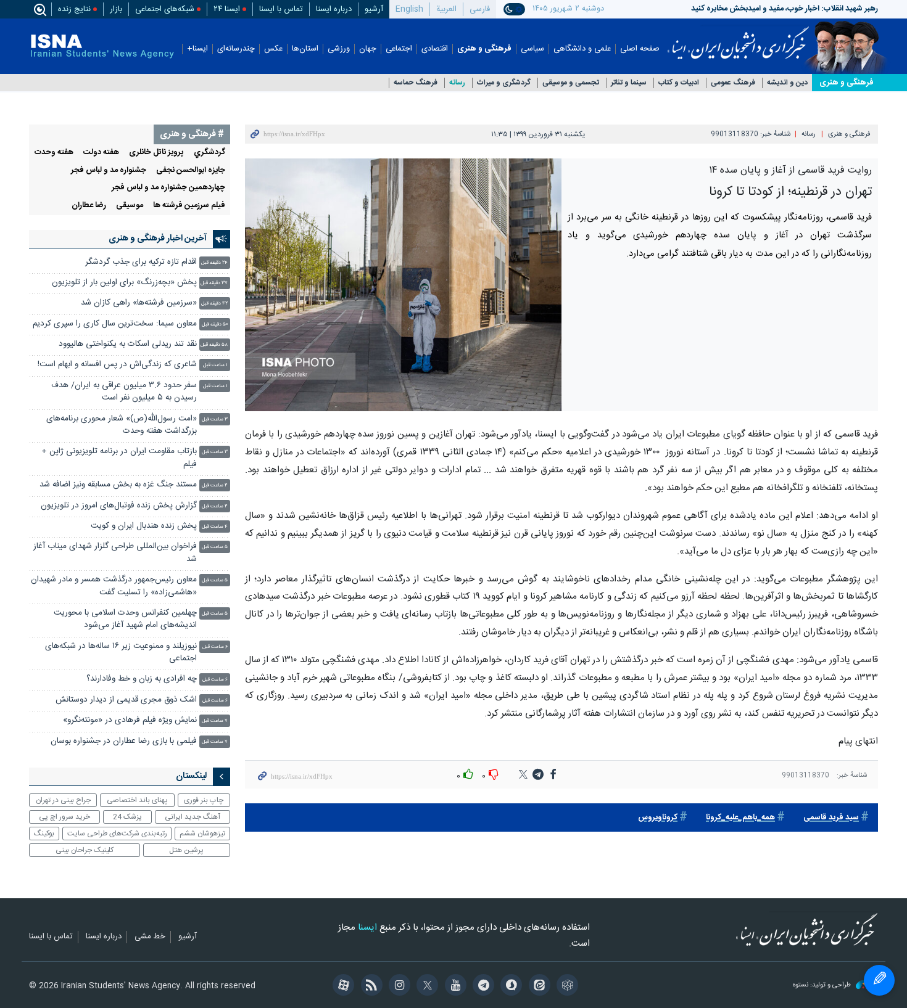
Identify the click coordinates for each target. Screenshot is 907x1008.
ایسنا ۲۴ (226, 9)
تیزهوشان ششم (202, 833)
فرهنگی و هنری (484, 49)
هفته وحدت (54, 152)
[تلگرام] (481, 986)
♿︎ (879, 980)
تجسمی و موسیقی (570, 83)
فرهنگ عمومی (733, 83)
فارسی (480, 9)
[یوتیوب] (453, 986)
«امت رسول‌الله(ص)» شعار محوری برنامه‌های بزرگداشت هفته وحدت (121, 425)
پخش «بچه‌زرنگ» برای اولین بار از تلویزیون (124, 282)
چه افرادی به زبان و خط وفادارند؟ (141, 679)
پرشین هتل (186, 850)
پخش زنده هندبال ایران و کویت (144, 526)
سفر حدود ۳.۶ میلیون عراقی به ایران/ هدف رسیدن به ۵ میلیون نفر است (124, 391)
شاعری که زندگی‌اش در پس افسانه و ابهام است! (117, 364)
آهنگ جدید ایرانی (192, 817)
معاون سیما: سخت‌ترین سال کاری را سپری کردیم (115, 324)
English (409, 9)
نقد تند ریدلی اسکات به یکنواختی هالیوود (128, 344)
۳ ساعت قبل (215, 420)
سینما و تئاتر (629, 83)
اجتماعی (399, 49)
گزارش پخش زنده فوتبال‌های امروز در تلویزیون (119, 505)
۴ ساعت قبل (215, 485)
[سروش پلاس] (509, 986)
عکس (273, 49)
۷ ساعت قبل (215, 721)
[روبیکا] (565, 986)
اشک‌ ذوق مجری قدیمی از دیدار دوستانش (126, 700)
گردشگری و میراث (504, 83)
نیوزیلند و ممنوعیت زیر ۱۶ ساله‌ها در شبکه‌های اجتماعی (121, 652)
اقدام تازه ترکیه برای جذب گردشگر (141, 262)
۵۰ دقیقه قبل (215, 325)
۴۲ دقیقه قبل (214, 304)
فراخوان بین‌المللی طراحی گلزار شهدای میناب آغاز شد (115, 552)
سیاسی (532, 49)
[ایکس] (425, 986)
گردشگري (209, 152)
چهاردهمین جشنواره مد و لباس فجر (168, 187)
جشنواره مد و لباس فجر (108, 170)
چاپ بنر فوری (203, 800)
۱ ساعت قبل (215, 365)
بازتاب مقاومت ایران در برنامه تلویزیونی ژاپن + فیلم (119, 457)
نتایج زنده (74, 9)
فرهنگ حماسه (415, 83)
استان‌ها (305, 49)
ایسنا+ (197, 49)
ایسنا (738, 38)
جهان (367, 49)
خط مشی (150, 937)
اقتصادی (434, 49)
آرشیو (374, 9)
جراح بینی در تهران (63, 800)
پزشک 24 (127, 817)
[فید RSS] (369, 986)
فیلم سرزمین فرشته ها (189, 205)
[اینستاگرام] (397, 986)
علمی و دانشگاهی (582, 49)
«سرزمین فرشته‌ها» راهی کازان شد (139, 303)
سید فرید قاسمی (831, 817)
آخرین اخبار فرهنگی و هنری (158, 238)
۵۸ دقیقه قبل (214, 345)
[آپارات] (341, 986)
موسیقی (129, 205)
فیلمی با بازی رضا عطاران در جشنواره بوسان (124, 741)
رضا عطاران (89, 205)
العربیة (446, 9)
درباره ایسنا (334, 9)
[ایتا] (537, 986)
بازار (116, 9)
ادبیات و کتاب (678, 83)
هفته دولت (101, 152)
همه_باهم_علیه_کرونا (740, 817)
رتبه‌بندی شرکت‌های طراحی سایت (117, 833)
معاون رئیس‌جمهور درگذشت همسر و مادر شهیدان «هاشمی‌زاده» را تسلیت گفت (114, 586)
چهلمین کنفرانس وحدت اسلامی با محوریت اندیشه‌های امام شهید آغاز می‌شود (125, 619)
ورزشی (339, 49)
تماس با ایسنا (281, 9)
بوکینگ (44, 833)
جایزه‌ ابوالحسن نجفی (190, 170)
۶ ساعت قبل (215, 647)
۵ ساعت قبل (215, 547)
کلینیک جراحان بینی (85, 850)
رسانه (457, 83)
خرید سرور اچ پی (64, 817)
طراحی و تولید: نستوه (823, 985)
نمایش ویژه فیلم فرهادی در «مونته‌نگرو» (130, 720)
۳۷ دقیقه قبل (214, 283)
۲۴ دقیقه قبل (214, 263)
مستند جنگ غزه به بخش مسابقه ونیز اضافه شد (118, 484)
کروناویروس (657, 817)
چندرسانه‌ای (236, 49)
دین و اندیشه (787, 83)
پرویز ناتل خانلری (156, 152)
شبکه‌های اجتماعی (164, 9)
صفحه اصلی (640, 49)
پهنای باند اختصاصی (137, 800)
